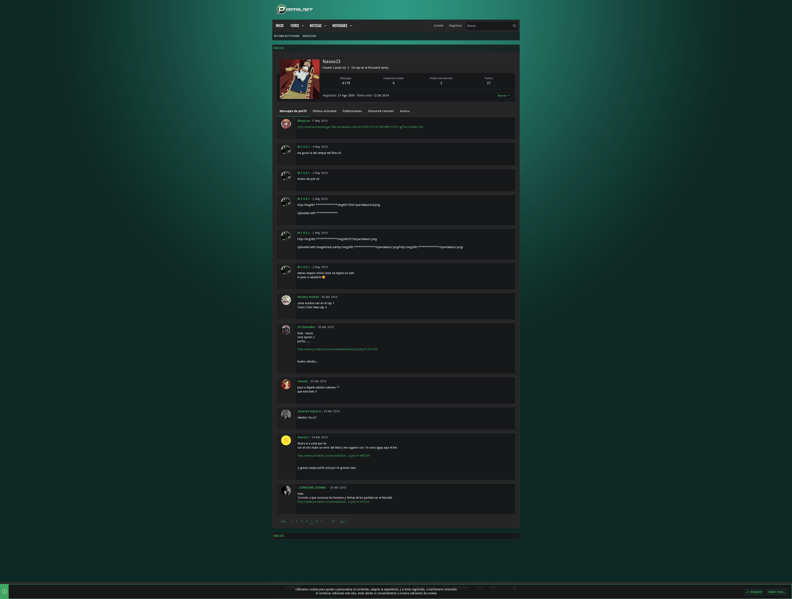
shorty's (303, 437)
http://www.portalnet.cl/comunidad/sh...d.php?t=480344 (333, 455)
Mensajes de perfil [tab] (293, 111)
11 (333, 521)
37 (489, 83)
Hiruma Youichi (308, 297)
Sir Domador (306, 327)
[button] (302, 26)
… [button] (327, 521)
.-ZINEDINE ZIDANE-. (312, 487)
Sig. (342, 521)
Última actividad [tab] (324, 111)
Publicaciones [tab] (352, 111)
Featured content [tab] (381, 111)
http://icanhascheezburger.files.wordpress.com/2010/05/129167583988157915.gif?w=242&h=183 (360, 127)
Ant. (284, 521)
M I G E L (303, 146)
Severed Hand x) (309, 411)
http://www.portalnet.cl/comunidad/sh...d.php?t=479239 (333, 501)
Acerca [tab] (405, 111)
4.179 (346, 83)
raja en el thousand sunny (372, 67)
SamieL (302, 381)
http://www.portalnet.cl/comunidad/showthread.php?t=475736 (337, 349)
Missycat (303, 120)
